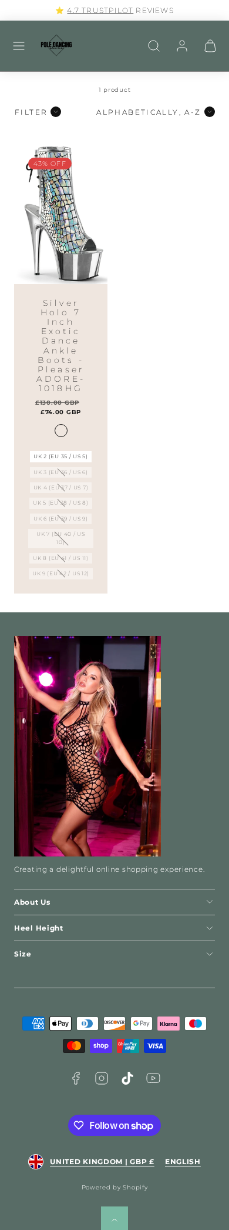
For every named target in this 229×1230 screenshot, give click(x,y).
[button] (19, 46)
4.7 (74, 10)
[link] (182, 46)
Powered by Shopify (115, 1187)
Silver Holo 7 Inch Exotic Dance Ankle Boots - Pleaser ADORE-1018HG (60, 346)
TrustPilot (107, 10)
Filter (31, 112)
